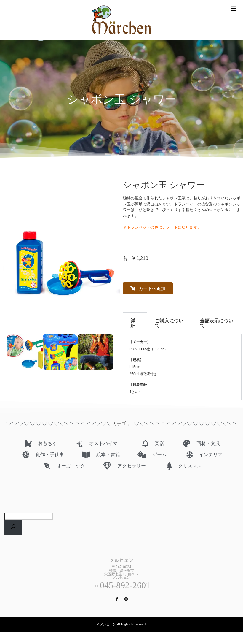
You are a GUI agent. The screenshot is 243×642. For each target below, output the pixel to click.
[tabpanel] (182, 367)
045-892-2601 (125, 585)
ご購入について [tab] (169, 323)
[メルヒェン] (121, 37)
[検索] (13, 527)
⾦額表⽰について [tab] (216, 323)
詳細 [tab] (133, 323)
